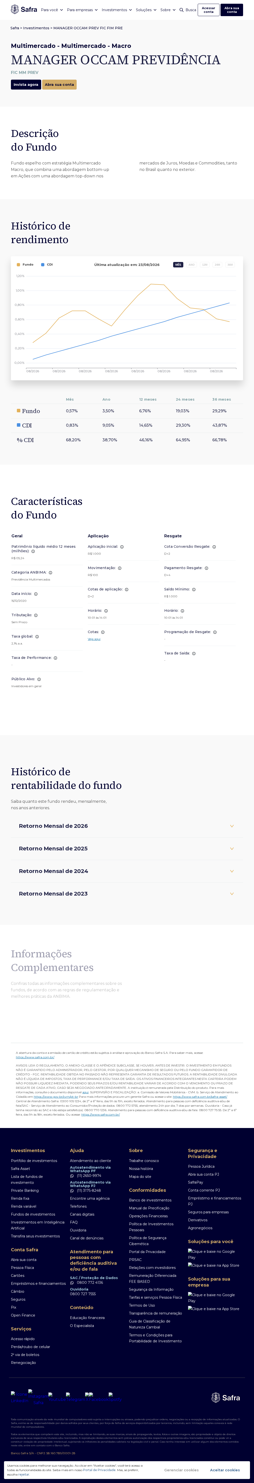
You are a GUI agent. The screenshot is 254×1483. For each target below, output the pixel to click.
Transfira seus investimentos (35, 1236)
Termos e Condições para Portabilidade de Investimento (155, 1338)
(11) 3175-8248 (88, 1190)
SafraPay (195, 1182)
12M (204, 264)
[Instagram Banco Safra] (38, 1397)
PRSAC (135, 1259)
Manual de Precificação (149, 1208)
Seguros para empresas (208, 1212)
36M (230, 264)
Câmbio (17, 1291)
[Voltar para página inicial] (24, 9)
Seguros (18, 1299)
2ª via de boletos (25, 1355)
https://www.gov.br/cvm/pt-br (56, 1096)
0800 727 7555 (83, 1294)
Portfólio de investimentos (34, 1161)
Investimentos (36, 28)
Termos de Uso (142, 1305)
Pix (13, 1307)
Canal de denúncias (86, 1238)
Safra (14, 28)
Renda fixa (20, 1198)
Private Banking (25, 1190)
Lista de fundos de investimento (27, 1179)
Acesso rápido (23, 1339)
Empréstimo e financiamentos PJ (214, 1201)
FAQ (74, 1222)
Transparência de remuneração (155, 1313)
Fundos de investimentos (33, 1214)
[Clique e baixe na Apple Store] (215, 1265)
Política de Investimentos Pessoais (151, 1227)
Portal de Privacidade (99, 1470)
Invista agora (26, 84)
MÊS (178, 264)
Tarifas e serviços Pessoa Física (155, 1297)
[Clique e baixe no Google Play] (215, 1254)
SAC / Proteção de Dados (94, 1278)
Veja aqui (94, 639)
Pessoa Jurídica (201, 1166)
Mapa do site (140, 1176)
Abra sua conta (231, 10)
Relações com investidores (152, 1267)
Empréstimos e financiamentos (38, 1283)
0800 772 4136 (89, 1282)
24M (217, 264)
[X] (87, 1397)
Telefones (78, 1206)
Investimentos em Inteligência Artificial (37, 1225)
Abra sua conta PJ (203, 1174)
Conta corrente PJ (204, 1190)
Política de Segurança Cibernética (147, 1241)
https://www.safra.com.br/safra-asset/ (200, 1096)
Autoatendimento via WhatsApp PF (90, 1169)
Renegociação (23, 1362)
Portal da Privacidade (147, 1252)
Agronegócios (200, 1228)
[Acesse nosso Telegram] (75, 1397)
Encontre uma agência (90, 1198)
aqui (85, 1092)
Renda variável (23, 1206)
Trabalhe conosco (144, 1161)
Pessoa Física (22, 1267)
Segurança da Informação (151, 1289)
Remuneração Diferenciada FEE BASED (152, 1278)
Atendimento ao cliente (90, 1161)
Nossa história (141, 1168)
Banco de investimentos (150, 1200)
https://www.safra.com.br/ (35, 1057)
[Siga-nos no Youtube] (57, 1397)
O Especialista (82, 1325)
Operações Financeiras (148, 1216)
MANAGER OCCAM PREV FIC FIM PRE (88, 28)
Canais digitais (82, 1214)
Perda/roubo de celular (30, 1347)
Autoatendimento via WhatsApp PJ (90, 1184)
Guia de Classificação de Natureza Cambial (149, 1324)
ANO (192, 264)
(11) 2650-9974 (88, 1175)
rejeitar (23, 1474)
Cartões (17, 1275)
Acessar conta (208, 10)
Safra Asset (20, 1168)
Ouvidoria (78, 1230)
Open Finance (23, 1315)
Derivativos (197, 1220)
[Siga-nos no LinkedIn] (19, 1397)
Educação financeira (87, 1318)
